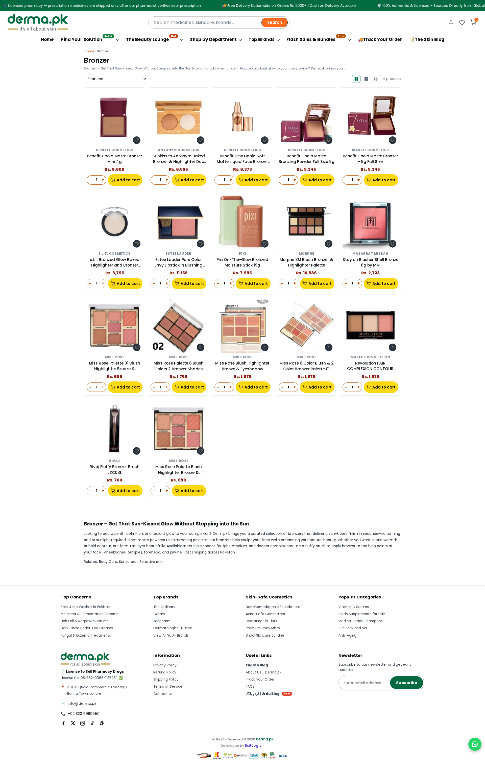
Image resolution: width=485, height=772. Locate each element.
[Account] (451, 22)
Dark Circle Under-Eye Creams (87, 628)
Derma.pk (264, 739)
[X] (73, 723)
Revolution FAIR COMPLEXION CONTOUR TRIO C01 (370, 366)
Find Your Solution (86, 38)
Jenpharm (162, 621)
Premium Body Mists (263, 628)
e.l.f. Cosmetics (114, 254)
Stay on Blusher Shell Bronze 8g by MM (370, 262)
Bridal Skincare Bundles (265, 635)
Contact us (163, 693)
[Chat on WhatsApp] (474, 744)
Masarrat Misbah (370, 254)
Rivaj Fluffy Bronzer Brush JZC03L (114, 469)
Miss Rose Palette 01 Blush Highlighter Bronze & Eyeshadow (114, 366)
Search (274, 22)
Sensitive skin (151, 561)
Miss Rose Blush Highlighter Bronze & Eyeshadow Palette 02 (242, 366)
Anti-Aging (347, 635)
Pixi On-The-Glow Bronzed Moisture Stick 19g (242, 262)
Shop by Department (213, 39)
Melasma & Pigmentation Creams (89, 614)
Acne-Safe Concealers (265, 614)
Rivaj (114, 461)
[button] (136, 140)
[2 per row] (356, 79)
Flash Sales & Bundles (315, 38)
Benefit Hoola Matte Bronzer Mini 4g (114, 158)
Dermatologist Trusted (172, 628)
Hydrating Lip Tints (261, 621)
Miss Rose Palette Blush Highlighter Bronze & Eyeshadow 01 (178, 469)
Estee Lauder (178, 254)
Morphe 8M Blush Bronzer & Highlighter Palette (306, 262)
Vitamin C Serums (353, 607)
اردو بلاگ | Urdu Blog (268, 693)
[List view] (376, 79)
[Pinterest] (102, 723)
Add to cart (128, 180)
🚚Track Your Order (380, 39)
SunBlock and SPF (353, 628)
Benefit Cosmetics (114, 150)
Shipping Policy (166, 679)
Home (47, 39)
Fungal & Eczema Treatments (86, 635)
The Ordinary (164, 607)
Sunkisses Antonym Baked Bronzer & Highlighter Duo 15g (178, 159)
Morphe (306, 254)
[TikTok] (92, 723)
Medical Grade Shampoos (360, 621)
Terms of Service (167, 686)
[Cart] (473, 22)
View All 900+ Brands (171, 635)
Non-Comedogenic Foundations (273, 607)
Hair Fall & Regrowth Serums (84, 621)
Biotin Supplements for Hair (361, 614)
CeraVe (159, 614)
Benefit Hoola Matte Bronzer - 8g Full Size (370, 158)
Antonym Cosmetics (178, 150)
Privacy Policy (165, 665)
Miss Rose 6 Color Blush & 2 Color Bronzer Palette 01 (306, 365)
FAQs (250, 686)
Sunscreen (128, 561)
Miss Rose (115, 357)
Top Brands (262, 39)
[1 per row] (366, 79)
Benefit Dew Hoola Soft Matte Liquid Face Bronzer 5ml (242, 159)
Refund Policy (164, 672)
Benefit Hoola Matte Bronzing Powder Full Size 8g (306, 158)
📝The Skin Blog (426, 39)
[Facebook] (63, 723)
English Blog (257, 665)
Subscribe (406, 682)
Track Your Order (260, 679)
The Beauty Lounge (151, 38)
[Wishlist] (462, 22)
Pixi (242, 254)
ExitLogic (253, 745)
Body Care (108, 561)
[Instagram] (82, 723)
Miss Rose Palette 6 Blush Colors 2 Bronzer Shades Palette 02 (179, 366)
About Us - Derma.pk (263, 672)
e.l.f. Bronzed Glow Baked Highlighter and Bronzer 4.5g (114, 262)
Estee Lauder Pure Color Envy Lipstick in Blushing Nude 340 (178, 262)
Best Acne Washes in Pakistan (86, 607)
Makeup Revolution (370, 357)
